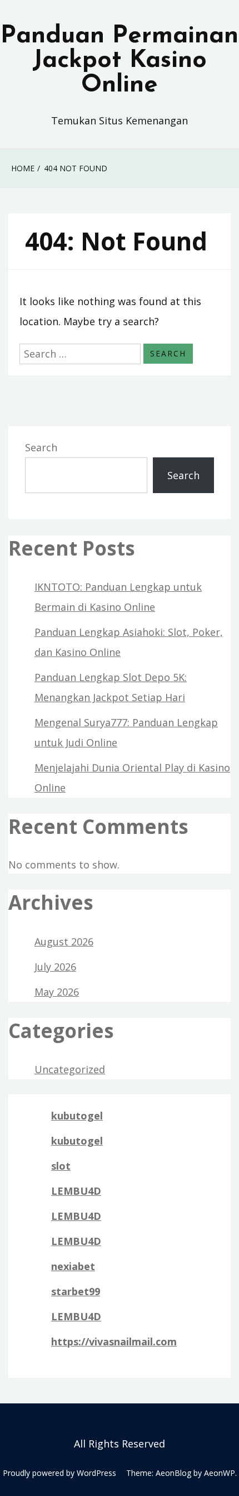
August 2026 (63, 941)
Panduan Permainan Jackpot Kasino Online (119, 61)
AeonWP (219, 1473)
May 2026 (56, 991)
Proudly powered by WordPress (59, 1473)
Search (41, 447)
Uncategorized (69, 1069)
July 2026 (55, 966)
